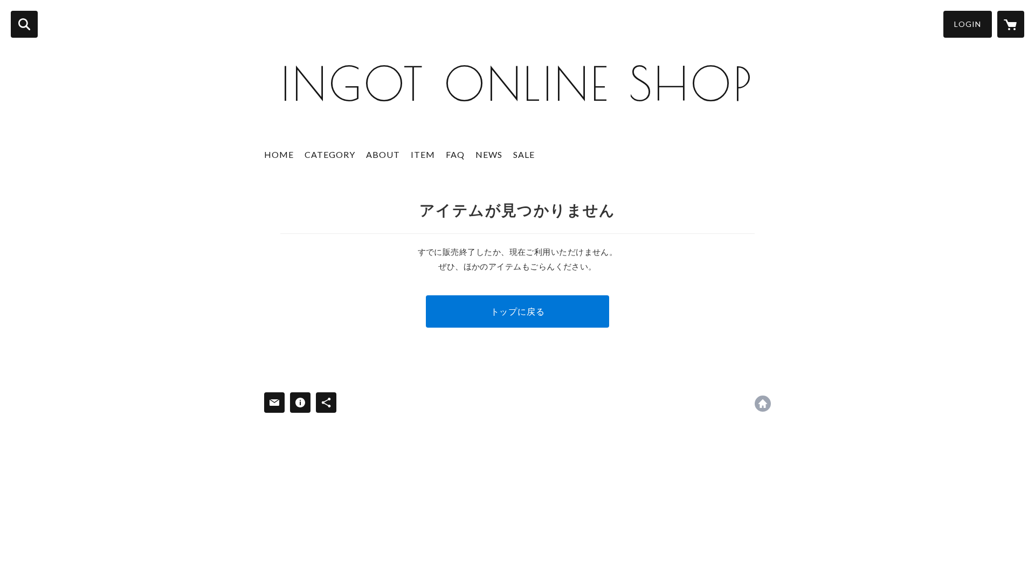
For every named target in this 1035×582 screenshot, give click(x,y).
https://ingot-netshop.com (763, 404)
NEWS (488, 154)
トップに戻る (518, 311)
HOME (279, 154)
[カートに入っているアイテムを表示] (1010, 24)
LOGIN (967, 24)
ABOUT (383, 154)
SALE (524, 154)
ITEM (423, 154)
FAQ (455, 154)
